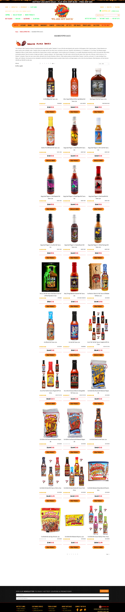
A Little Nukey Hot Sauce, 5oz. (50, 99)
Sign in (102, 7)
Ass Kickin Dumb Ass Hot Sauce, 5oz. (98, 439)
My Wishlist (24, 7)
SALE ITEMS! (96, 25)
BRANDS (30, 25)
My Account (51, 608)
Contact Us (14, 7)
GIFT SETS (69, 25)
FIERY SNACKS (77, 25)
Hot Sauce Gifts (21, 610)
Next (53, 63)
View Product (50, 112)
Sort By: (100, 63)
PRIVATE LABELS (87, 25)
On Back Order (50, 132)
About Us (65, 608)
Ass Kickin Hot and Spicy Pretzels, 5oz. (50, 536)
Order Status (52, 610)
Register (109, 7)
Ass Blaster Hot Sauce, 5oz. (50, 342)
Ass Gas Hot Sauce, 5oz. (74, 342)
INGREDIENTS (44, 25)
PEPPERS (36, 25)
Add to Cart (50, 83)
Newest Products (21, 608)
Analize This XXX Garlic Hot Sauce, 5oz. (50, 147)
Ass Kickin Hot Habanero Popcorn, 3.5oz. (74, 536)
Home (6, 7)
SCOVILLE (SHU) (60, 25)
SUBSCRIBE (104, 591)
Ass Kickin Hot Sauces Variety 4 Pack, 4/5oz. (98, 536)
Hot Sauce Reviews (67, 610)
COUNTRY (51, 25)
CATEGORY (23, 25)
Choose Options (50, 472)
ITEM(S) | (115, 11)
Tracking (117, 7)
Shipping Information (37, 610)
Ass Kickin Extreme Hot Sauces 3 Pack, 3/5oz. (50, 488)
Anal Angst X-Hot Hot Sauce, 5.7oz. (98, 99)
